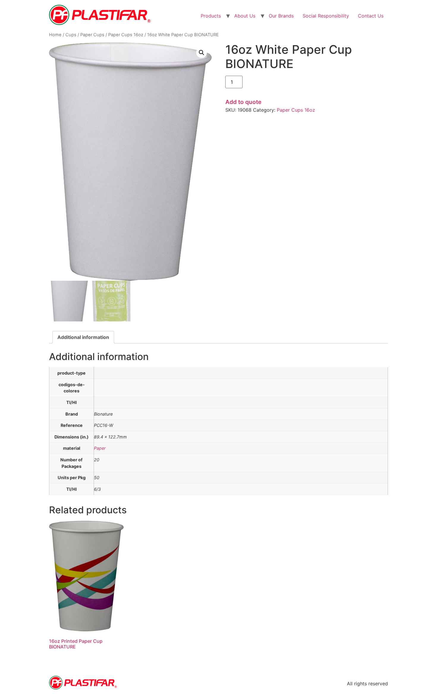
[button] (201, 52)
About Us (244, 16)
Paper (100, 448)
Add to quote (243, 101)
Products (211, 16)
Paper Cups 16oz (125, 34)
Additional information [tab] (83, 337)
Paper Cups (92, 34)
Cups (70, 34)
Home (55, 34)
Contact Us (370, 16)
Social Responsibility (326, 16)
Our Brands (281, 16)
